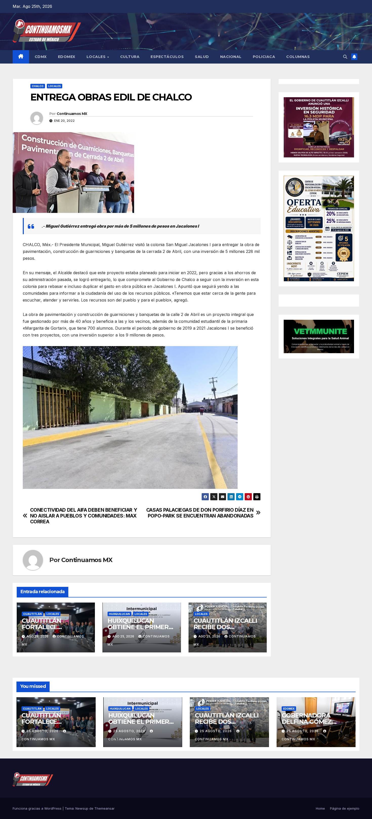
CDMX (41, 56)
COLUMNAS (298, 56)
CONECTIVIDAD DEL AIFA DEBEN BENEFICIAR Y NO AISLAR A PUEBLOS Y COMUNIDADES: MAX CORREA (83, 516)
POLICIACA (264, 56)
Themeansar (104, 808)
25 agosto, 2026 (42, 731)
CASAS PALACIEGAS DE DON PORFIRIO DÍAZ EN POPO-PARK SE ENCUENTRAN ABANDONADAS (200, 513)
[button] (345, 56)
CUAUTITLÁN (32, 613)
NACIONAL (231, 56)
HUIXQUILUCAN (119, 613)
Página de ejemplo (344, 808)
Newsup (81, 808)
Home (320, 808)
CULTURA (130, 56)
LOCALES (97, 56)
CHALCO (38, 86)
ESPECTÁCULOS (167, 56)
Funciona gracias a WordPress (38, 808)
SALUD (202, 56)
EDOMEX (66, 56)
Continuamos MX (72, 113)
